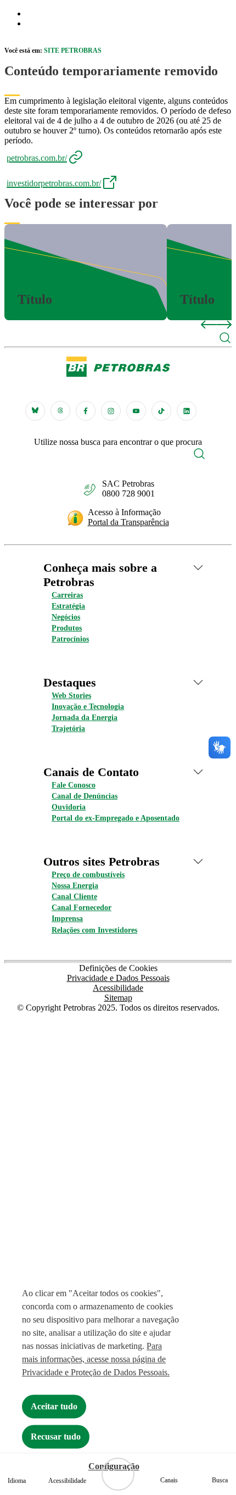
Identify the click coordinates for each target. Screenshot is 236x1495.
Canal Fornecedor (81, 907)
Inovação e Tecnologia (88, 706)
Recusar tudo (56, 1436)
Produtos (67, 628)
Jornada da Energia (84, 717)
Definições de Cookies (118, 968)
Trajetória (68, 728)
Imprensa (67, 918)
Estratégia (68, 606)
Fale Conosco (73, 785)
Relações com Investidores (94, 930)
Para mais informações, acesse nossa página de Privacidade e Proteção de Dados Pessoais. (96, 1359)
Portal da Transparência (128, 522)
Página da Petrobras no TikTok (161, 410)
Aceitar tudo (54, 1406)
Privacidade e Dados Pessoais (118, 978)
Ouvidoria (69, 807)
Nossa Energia (75, 886)
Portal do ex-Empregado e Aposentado (115, 818)
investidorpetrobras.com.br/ (54, 183)
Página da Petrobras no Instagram (111, 410)
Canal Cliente (74, 896)
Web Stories (71, 695)
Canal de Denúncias (84, 796)
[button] (225, 339)
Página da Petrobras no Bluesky (35, 410)
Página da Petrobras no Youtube (136, 410)
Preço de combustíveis (88, 875)
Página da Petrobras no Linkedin (186, 410)
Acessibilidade (118, 987)
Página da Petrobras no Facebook (85, 410)
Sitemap (118, 997)
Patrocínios (70, 639)
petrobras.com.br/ (37, 158)
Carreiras (67, 595)
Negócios (66, 617)
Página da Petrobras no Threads (60, 410)
